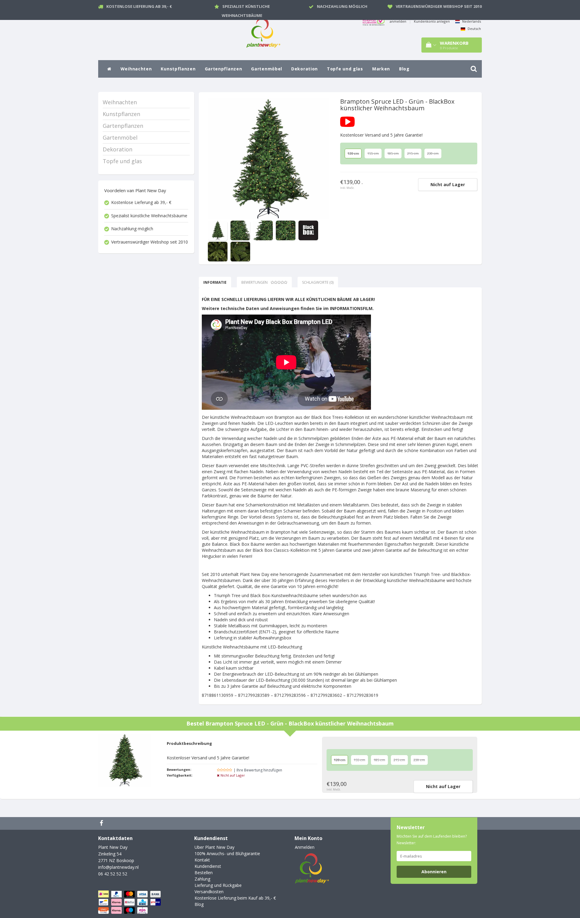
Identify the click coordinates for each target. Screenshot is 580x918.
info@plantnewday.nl (118, 867)
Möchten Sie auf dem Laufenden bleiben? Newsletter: (432, 839)
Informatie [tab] (215, 282)
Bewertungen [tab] (254, 282)
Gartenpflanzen (223, 69)
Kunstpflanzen (178, 69)
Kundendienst (208, 866)
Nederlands (471, 21)
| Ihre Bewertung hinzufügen (258, 770)
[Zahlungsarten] (130, 902)
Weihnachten (136, 69)
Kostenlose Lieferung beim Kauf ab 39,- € (235, 898)
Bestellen (204, 872)
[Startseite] (109, 69)
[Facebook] (102, 823)
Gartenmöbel (266, 69)
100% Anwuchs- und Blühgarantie (227, 853)
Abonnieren (433, 871)
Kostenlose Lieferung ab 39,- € (139, 6)
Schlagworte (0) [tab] (318, 282)
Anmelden (304, 847)
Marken (381, 69)
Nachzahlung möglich (342, 6)
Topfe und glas (345, 69)
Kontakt (202, 860)
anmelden (398, 21)
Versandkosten (209, 891)
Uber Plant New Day (214, 847)
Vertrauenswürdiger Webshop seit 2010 (439, 6)
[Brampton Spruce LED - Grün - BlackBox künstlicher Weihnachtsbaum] (268, 158)
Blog (404, 69)
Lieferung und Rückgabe (218, 885)
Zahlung (202, 879)
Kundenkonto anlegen (432, 21)
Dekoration (304, 69)
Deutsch (474, 28)
